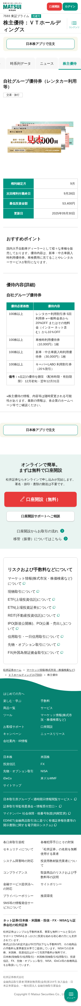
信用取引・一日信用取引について (34, 636)
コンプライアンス (15, 872)
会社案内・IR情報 (15, 741)
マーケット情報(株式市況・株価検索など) (56, 717)
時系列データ (20, 63)
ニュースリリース (53, 734)
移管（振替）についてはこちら (37, 539)
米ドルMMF (49, 778)
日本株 (7, 757)
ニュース (47, 63)
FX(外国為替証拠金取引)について (33, 652)
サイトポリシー (51, 884)
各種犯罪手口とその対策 (57, 842)
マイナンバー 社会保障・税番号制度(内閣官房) (35, 813)
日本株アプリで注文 (40, 44)
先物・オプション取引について (32, 644)
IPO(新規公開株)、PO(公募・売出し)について (39, 626)
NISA (44, 771)
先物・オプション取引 (18, 771)
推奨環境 (47, 896)
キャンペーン (12, 734)
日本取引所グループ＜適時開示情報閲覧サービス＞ (38, 799)
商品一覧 (9, 708)
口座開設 (54, 6)
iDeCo (7, 778)
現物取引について (21, 591)
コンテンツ (74, 27)
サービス (47, 708)
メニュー (71, 998)
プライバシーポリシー (18, 896)
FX (42, 764)
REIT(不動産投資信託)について (32, 615)
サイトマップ (12, 785)
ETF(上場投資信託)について (29, 599)
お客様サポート (13, 726)
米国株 (45, 757)
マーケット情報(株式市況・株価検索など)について (40, 581)
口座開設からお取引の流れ (37, 531)
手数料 (45, 701)
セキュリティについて (18, 849)
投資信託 (9, 764)
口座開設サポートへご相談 (40, 516)
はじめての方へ (13, 693)
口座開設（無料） (43, 499)
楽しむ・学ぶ (12, 701)
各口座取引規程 (13, 842)
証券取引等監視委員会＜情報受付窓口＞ (30, 806)
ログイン (70, 6)
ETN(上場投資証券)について (30, 607)
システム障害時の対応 (18, 861)
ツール (7, 715)
